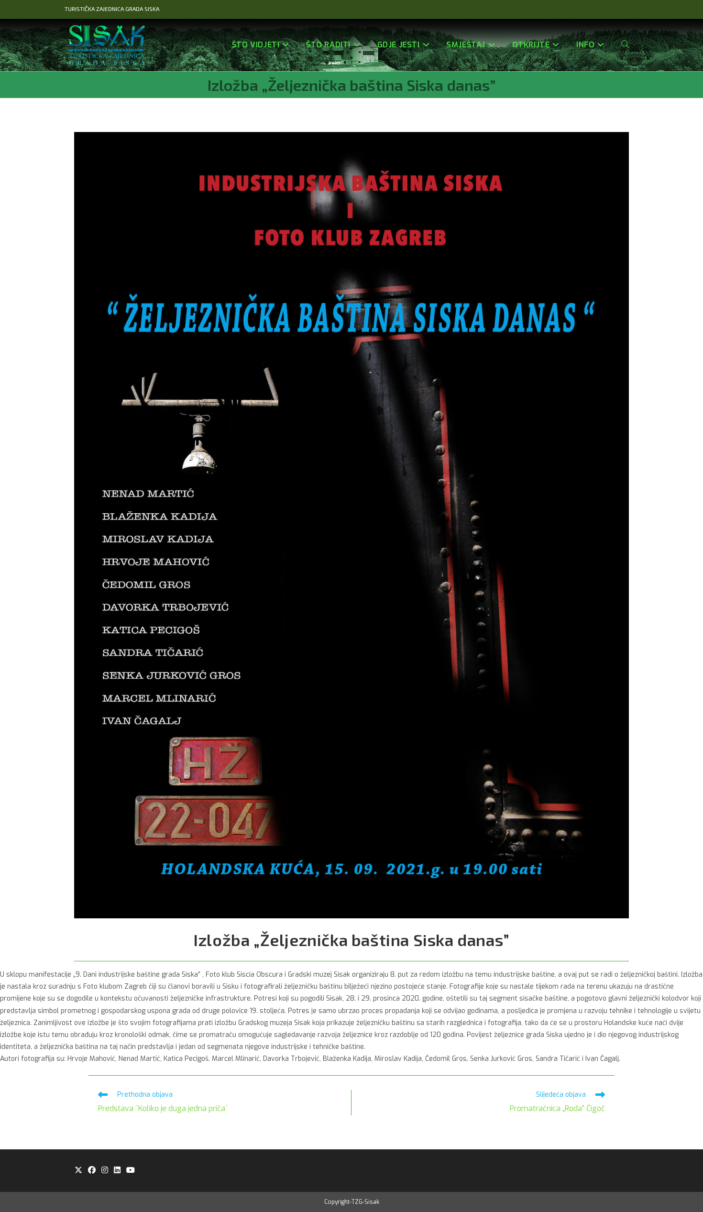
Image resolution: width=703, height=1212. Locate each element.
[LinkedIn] (117, 1171)
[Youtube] (130, 1171)
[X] (78, 1171)
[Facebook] (92, 1171)
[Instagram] (104, 1171)
